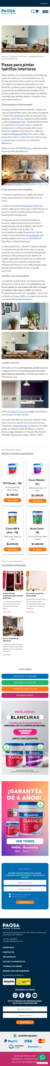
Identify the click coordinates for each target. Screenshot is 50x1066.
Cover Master (32, 235)
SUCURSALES (9, 957)
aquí (29, 148)
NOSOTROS (8, 947)
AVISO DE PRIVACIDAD (25, 1056)
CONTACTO (8, 952)
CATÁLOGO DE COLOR (25, 689)
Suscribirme (25, 902)
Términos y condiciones (25, 1059)
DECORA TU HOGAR (25, 682)
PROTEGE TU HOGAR (25, 676)
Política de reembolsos (25, 1062)
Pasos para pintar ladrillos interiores (19, 66)
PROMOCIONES (24, 695)
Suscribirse (25, 1022)
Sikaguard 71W (19, 133)
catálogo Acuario (18, 411)
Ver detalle (12, 500)
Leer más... (7, 612)
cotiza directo (20, 425)
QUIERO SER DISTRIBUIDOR (16, 971)
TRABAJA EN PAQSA (12, 966)
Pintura (23, 56)
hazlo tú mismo (10, 56)
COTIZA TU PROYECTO (14, 961)
